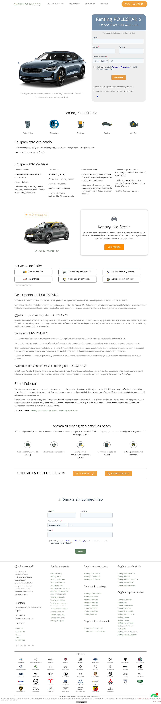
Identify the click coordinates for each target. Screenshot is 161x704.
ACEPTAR (82, 702)
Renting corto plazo (57, 618)
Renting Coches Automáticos (94, 631)
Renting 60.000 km (91, 596)
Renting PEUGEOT (125, 662)
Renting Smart (95, 684)
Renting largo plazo (57, 615)
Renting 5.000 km (90, 614)
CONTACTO (20, 631)
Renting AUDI (50, 662)
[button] (18, 63)
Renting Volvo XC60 (69, 410)
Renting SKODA (35, 669)
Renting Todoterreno (125, 605)
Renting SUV (122, 602)
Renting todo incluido (58, 594)
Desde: (46, 250)
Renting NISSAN (65, 669)
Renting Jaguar (36, 691)
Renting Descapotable (125, 611)
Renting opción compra (58, 603)
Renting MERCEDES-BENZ (35, 662)
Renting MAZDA (80, 676)
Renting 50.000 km (91, 599)
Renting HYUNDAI (95, 662)
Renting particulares (57, 579)
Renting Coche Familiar (126, 614)
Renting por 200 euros (92, 573)
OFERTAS (19, 628)
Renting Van (122, 629)
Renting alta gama (124, 608)
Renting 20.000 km (91, 611)
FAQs (17, 637)
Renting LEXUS (65, 676)
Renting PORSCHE (95, 676)
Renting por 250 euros (92, 576)
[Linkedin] (17, 645)
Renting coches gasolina (126, 585)
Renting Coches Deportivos (127, 632)
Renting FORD (21, 676)
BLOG (18, 634)
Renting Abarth (95, 691)
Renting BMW (21, 662)
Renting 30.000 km (91, 605)
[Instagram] (21, 645)
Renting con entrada (57, 600)
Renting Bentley (65, 691)
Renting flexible (55, 576)
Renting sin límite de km (92, 593)
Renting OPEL (110, 662)
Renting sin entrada (57, 597)
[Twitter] (32, 645)
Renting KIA (125, 669)
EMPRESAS (104, 4)
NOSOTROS (20, 640)
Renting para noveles (58, 606)
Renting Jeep (125, 676)
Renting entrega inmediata (59, 588)
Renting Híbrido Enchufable (128, 579)
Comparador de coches (58, 609)
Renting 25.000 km (91, 608)
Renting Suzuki (21, 684)
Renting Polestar (140, 676)
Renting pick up (123, 620)
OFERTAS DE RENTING (55, 4)
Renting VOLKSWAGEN (21, 669)
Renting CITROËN (50, 669)
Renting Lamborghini (21, 691)
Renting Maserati (110, 691)
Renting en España (57, 620)
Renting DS (95, 669)
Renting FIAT (65, 662)
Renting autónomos (57, 582)
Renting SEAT (80, 662)
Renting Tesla (50, 684)
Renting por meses (57, 612)
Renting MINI (50, 676)
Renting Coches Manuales (93, 628)
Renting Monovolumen (126, 623)
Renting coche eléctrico (126, 573)
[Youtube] (28, 645)
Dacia (125, 684)
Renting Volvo (36, 410)
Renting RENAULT (80, 669)
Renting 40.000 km (91, 602)
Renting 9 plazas (123, 617)
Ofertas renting (56, 573)
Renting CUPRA (36, 676)
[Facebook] (24, 645)
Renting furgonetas (125, 599)
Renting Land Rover (140, 684)
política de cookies (144, 698)
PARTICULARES (74, 4)
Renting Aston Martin (80, 691)
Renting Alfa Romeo (140, 662)
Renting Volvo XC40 (51, 410)
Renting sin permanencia (59, 591)
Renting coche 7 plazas (126, 626)
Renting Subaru (65, 684)
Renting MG (140, 669)
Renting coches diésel (125, 582)
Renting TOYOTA (110, 669)
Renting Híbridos (124, 576)
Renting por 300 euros (92, 579)
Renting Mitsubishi (110, 684)
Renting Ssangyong (80, 684)
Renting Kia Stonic (114, 227)
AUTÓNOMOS (90, 4)
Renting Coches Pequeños (127, 635)
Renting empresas (56, 585)
